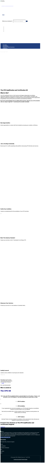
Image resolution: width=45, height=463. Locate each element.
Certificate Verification (4, 447)
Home (1, 444)
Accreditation (3, 445)
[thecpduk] (5, 12)
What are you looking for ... (7, 21)
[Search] (27, 21)
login (1, 452)
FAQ (1, 449)
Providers (2, 451)
